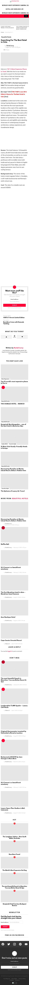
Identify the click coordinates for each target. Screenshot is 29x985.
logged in (9, 651)
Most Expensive (5, 379)
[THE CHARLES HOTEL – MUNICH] (14, 394)
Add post (26, 16)
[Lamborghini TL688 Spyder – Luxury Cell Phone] (14, 696)
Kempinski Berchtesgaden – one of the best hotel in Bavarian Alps (13, 425)
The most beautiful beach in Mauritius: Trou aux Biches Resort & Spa (13, 680)
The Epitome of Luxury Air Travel (13, 491)
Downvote (22, 337)
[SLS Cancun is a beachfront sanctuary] (14, 558)
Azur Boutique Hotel (8, 617)
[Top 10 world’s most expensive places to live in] (14, 372)
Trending (3, 527)
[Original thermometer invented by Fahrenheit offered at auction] (14, 722)
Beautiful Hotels (5, 401)
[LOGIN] (21, 16)
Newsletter (14, 978)
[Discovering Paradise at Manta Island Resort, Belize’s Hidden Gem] (14, 459)
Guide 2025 (4, 444)
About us (17, 980)
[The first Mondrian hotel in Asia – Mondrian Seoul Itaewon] (14, 583)
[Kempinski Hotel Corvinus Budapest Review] (14, 896)
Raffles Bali (5, 544)
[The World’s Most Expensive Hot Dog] (14, 863)
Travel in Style (12, 444)
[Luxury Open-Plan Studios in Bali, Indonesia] (14, 799)
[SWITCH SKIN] (18, 16)
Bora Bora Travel (14, 854)
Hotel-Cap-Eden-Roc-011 (14, 9)
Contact (12, 980)
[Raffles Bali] (14, 534)
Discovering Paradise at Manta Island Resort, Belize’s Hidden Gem (22, 28)
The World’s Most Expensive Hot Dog (14, 870)
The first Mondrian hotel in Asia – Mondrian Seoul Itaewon (13, 593)
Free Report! (6, 978)
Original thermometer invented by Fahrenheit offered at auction (13, 732)
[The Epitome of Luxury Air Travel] (14, 481)
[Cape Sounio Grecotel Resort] (14, 631)
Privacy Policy (22, 978)
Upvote (6, 337)
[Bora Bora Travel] (14, 847)
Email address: (14, 299)
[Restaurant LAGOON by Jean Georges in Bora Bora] (14, 747)
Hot (3, 387)
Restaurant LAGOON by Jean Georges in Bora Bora (11, 757)
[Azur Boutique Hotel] (14, 607)
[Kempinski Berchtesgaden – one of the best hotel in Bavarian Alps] (14, 415)
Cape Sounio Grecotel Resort (11, 640)
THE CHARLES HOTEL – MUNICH (12, 404)
